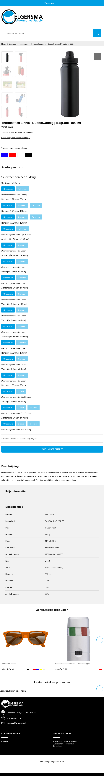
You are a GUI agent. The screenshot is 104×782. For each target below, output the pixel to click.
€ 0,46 (8, 669)
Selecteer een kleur (14, 148)
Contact (4, 741)
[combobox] (48, 33)
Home (3, 44)
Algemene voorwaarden (63, 744)
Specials (12, 44)
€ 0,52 (61, 669)
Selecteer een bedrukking (18, 177)
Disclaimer (57, 746)
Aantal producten (13, 167)
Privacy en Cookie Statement (65, 741)
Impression (23, 44)
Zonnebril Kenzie (9, 663)
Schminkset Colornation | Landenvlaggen (72, 663)
